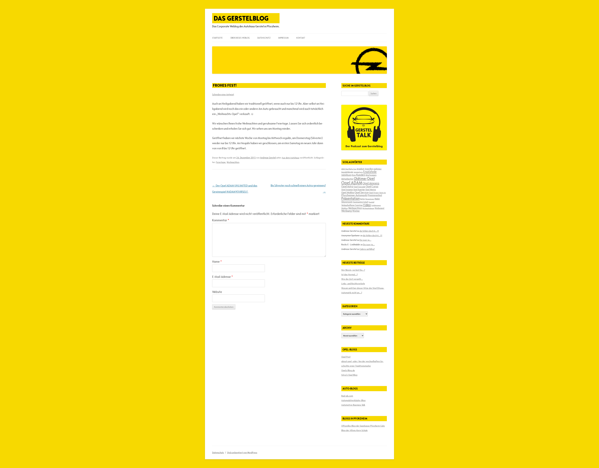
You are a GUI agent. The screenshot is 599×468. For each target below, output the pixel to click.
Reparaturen (369, 199)
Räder (377, 198)
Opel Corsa (372, 186)
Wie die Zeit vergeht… (352, 279)
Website (217, 292)
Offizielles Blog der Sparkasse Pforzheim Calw (363, 425)
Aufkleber (378, 169)
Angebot (360, 168)
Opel (371, 178)
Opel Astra (347, 186)
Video (367, 205)
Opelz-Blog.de (348, 370)
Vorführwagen (376, 205)
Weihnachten (233, 162)
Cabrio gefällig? (367, 249)
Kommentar (220, 220)
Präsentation (350, 198)
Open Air (382, 192)
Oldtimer (360, 178)
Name (217, 261)
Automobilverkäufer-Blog (353, 400)
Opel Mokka (347, 192)
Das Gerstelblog (241, 18)
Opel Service (362, 192)
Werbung (346, 211)
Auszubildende (347, 172)
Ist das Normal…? (349, 274)
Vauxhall (371, 202)
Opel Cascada (359, 186)
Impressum (283, 37)
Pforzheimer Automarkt (354, 195)
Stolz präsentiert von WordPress (242, 452)
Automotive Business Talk (353, 405)
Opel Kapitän (359, 189)
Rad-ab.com (347, 395)
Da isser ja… (365, 240)
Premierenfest (375, 195)
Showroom (347, 201)
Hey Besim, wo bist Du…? (353, 270)
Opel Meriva (370, 189)
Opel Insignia (347, 189)
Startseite (217, 37)
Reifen (362, 199)
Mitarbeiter (347, 178)
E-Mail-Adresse (222, 277)
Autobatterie (358, 172)
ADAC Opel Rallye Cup (348, 169)
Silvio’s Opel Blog (349, 375)
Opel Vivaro (374, 192)
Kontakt (300, 37)
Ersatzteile (370, 171)
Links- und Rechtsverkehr (353, 283)
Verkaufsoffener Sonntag (352, 205)
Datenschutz (263, 37)
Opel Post (346, 356)
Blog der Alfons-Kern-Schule (354, 430)
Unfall (365, 202)
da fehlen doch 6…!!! (369, 231)
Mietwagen (371, 175)
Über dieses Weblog (240, 37)
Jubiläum (346, 175)
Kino (354, 175)
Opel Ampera (371, 183)
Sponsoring (358, 202)
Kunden (360, 175)
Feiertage (221, 162)
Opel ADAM (351, 182)
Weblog (344, 208)
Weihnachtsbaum (368, 208)
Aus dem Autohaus (290, 157)
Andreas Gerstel (268, 157)
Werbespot (379, 208)
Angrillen (369, 168)
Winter (356, 211)
